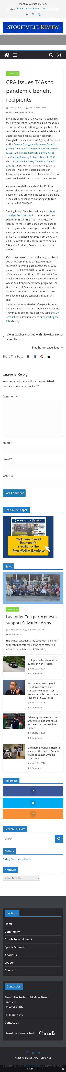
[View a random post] (59, 55)
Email (7, 459)
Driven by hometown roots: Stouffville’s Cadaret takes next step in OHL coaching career (42, 723)
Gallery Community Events (17, 859)
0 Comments (28, 112)
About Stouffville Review (26, 1057)
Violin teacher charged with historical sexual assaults (35, 337)
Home (9, 924)
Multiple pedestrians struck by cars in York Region (43, 662)
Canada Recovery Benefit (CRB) (36, 152)
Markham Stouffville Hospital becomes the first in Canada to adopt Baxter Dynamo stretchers (43, 753)
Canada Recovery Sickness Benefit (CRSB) (33, 157)
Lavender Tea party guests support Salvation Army (31, 619)
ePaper (9, 962)
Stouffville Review (36, 629)
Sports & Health (15, 947)
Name (8, 443)
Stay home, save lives (45, 347)
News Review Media (38, 107)
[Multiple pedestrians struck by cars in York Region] (14, 667)
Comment (10, 396)
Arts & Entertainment (18, 939)
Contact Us (12, 970)
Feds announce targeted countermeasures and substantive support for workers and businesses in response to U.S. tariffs (42, 690)
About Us (11, 955)
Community (12, 73)
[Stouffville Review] (7, 55)
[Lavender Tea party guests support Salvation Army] (33, 588)
